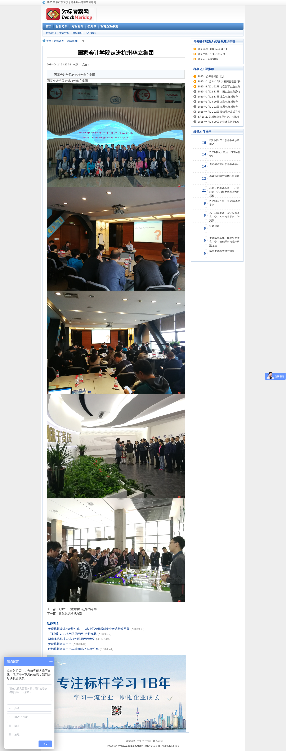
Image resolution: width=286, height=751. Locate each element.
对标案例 (77, 33)
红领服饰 (214, 226)
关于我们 (147, 740)
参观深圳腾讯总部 (70, 613)
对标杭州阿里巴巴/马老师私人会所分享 (73, 649)
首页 (48, 41)
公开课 (127, 740)
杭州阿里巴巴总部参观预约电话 (224, 142)
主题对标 (64, 33)
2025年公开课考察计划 (211, 76)
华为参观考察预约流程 (221, 250)
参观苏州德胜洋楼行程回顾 (224, 176)
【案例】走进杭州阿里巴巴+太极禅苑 (72, 633)
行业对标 (91, 33)
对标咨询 (59, 41)
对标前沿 (51, 33)
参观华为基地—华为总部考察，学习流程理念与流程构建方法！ (224, 241)
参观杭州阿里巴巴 (59, 644)
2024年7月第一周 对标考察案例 (224, 203)
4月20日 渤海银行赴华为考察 (78, 609)
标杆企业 (136, 740)
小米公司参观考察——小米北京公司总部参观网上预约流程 (224, 192)
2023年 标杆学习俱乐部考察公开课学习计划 (71, 2)
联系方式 (158, 740)
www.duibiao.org (131, 746)
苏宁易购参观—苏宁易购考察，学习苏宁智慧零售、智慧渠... (224, 217)
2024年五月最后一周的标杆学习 (224, 154)
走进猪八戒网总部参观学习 (224, 164)
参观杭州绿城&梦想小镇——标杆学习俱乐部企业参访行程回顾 (88, 628)
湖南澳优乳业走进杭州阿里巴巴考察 (71, 639)
